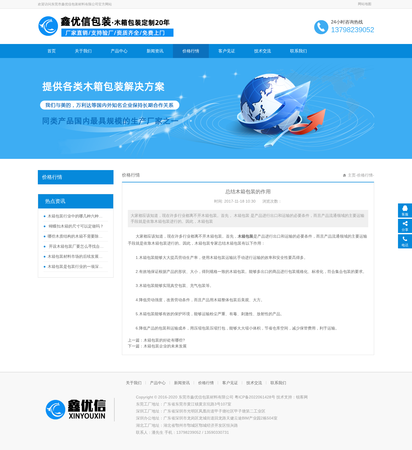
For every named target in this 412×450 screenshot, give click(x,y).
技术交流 (262, 50)
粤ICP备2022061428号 (255, 397)
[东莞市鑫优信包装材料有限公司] (106, 26)
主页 (352, 175)
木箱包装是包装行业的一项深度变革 (76, 266)
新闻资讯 (155, 50)
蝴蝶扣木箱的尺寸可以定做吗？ (76, 226)
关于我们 (83, 50)
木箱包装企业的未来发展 (165, 346)
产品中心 (119, 50)
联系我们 (298, 50)
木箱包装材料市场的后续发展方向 (76, 256)
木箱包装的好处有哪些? (164, 340)
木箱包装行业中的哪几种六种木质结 (76, 216)
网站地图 (364, 4)
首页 (51, 50)
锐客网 (302, 397)
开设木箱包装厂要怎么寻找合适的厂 (76, 246)
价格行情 (190, 50)
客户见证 (226, 50)
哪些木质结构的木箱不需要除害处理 (76, 236)
